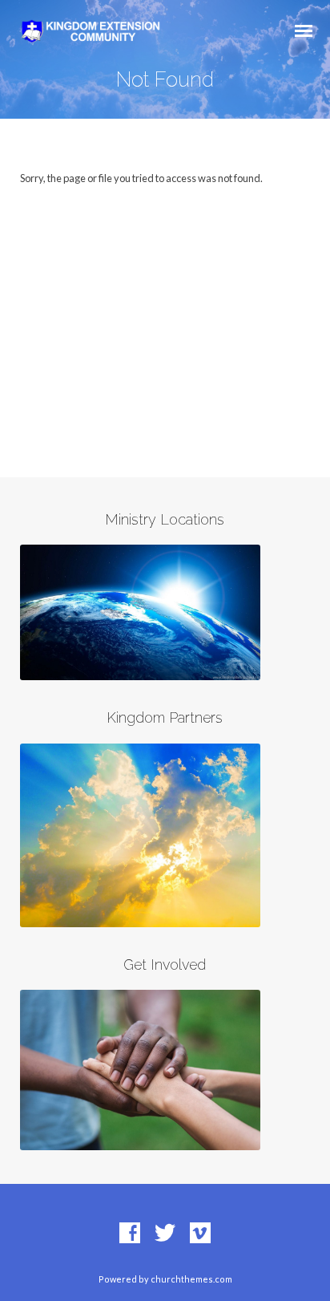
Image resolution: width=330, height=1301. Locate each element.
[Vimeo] (200, 1233)
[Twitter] (165, 1233)
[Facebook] (129, 1233)
